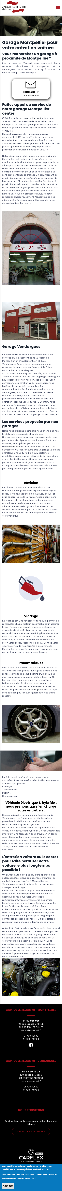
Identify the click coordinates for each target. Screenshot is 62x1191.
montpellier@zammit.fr (31, 1030)
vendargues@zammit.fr (31, 1081)
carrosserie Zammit (30, 118)
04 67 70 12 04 (31, 1071)
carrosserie (13, 446)
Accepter (8, 1186)
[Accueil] (14, 7)
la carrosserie (31, 95)
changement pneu (32, 689)
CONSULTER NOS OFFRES (31, 1132)
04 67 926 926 (31, 1020)
